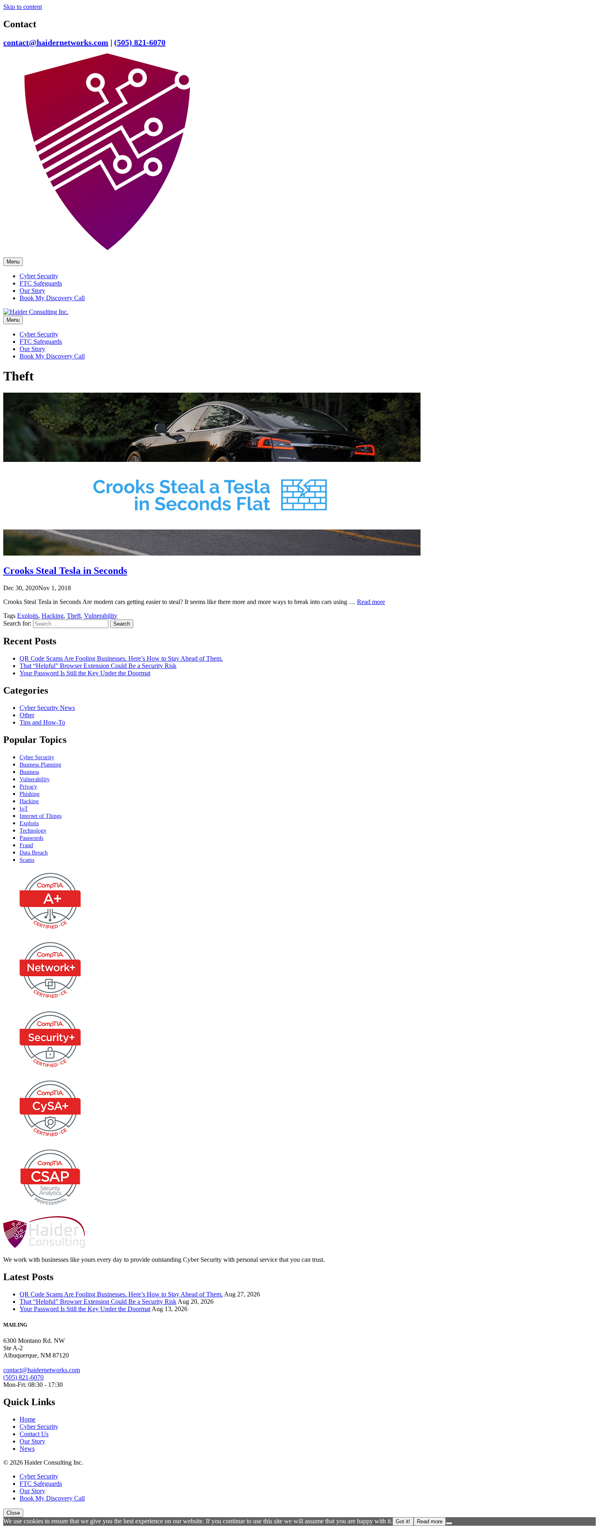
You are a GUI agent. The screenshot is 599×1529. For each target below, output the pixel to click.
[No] (449, 1523)
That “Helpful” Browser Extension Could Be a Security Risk (98, 665)
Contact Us (34, 1433)
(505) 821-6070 (139, 42)
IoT (24, 809)
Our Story (32, 290)
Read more (371, 601)
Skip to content (22, 6)
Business (29, 772)
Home (27, 1419)
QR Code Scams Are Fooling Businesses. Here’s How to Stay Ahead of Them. (121, 658)
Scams (27, 860)
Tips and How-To (42, 722)
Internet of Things (41, 816)
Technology (33, 831)
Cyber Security (39, 275)
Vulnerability (100, 615)
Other (27, 715)
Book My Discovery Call (52, 297)
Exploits (27, 615)
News (27, 1448)
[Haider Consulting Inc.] (107, 253)
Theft (74, 615)
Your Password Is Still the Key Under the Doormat (85, 673)
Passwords (31, 838)
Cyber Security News (47, 707)
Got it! (403, 1521)
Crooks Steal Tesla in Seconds (65, 570)
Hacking (53, 615)
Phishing (30, 794)
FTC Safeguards (41, 283)
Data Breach (34, 853)
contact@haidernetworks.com (55, 42)
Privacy (28, 787)
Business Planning (40, 765)
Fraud (26, 845)
